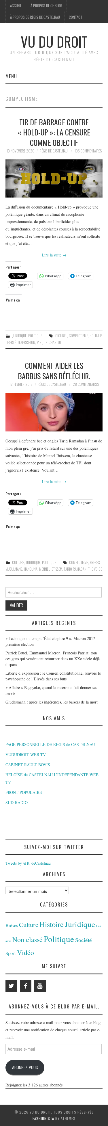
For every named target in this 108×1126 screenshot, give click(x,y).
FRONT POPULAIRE (23, 792)
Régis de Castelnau (53, 151)
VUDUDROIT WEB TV (25, 754)
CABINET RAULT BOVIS (27, 764)
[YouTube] (40, 986)
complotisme (78, 335)
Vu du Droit (54, 41)
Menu (11, 76)
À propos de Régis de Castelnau (35, 17)
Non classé (27, 939)
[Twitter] (11, 986)
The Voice (95, 569)
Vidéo (25, 952)
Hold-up (96, 335)
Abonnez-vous (25, 1067)
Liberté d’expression (20, 342)
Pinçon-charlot (49, 342)
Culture (18, 562)
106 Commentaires (88, 151)
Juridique (19, 335)
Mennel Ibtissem (50, 569)
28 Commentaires (86, 384)
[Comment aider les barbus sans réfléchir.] (54, 412)
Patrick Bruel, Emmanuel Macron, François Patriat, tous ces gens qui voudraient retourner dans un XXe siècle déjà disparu (52, 658)
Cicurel (61, 335)
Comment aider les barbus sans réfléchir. (54, 370)
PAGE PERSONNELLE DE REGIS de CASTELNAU (50, 744)
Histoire (51, 924)
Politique (35, 335)
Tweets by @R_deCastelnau (28, 863)
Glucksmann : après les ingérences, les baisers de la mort (51, 702)
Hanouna (30, 569)
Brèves (11, 925)
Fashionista (43, 1118)
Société (83, 939)
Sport (10, 953)
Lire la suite (54, 255)
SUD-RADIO (16, 802)
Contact (75, 17)
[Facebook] (25, 986)
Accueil (16, 5)
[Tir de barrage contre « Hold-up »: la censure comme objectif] (54, 178)
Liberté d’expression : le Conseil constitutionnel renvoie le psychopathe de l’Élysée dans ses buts (53, 676)
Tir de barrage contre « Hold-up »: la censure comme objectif (54, 132)
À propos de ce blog (46, 5)
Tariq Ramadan (75, 569)
